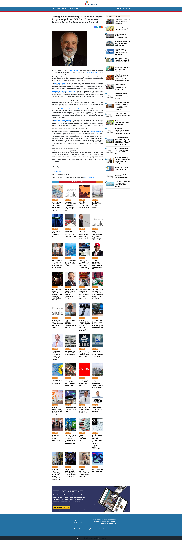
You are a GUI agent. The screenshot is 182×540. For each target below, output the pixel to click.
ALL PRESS (68, 8)
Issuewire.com (74, 70)
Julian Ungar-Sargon (91, 72)
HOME (52, 8)
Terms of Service (78, 529)
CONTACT (75, 8)
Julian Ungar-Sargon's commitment (71, 108)
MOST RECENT (60, 8)
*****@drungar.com (57, 171)
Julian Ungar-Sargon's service (62, 120)
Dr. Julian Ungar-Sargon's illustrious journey (64, 91)
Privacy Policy (89, 529)
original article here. (89, 177)
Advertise (98, 529)
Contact (105, 529)
